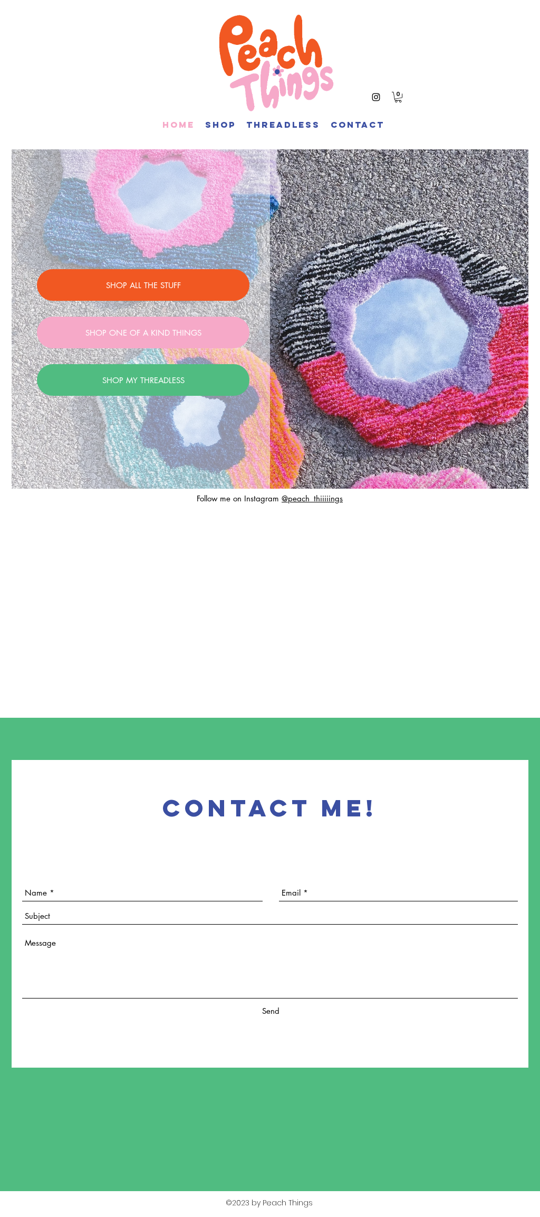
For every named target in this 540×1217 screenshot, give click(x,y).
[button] (398, 97)
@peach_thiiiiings (312, 498)
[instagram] (376, 97)
